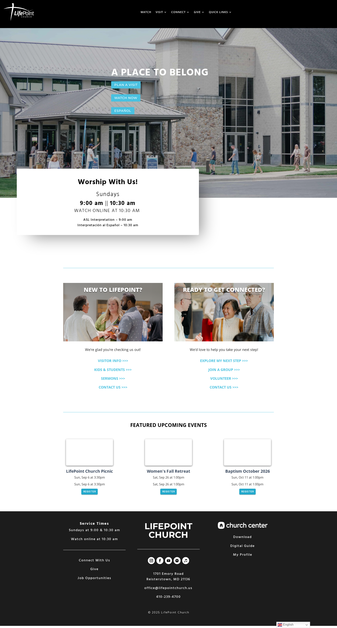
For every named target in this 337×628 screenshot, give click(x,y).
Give (94, 569)
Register (89, 491)
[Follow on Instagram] (151, 560)
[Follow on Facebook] (159, 560)
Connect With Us (94, 560)
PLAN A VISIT (125, 85)
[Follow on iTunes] (185, 560)
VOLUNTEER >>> (224, 378)
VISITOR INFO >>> (113, 360)
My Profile (242, 555)
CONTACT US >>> (113, 387)
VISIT (159, 12)
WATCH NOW (125, 98)
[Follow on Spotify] (177, 560)
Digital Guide (242, 546)
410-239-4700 (168, 597)
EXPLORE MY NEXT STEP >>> (224, 360)
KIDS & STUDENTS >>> (113, 369)
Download (242, 537)
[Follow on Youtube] (168, 560)
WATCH (146, 12)
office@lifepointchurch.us (168, 588)
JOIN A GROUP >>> (224, 369)
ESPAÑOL (122, 111)
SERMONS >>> (113, 378)
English (288, 624)
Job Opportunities (94, 578)
